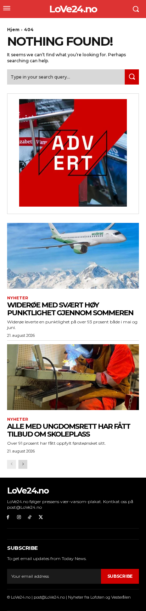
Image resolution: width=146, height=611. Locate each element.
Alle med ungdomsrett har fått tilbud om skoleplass (68, 430)
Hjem (13, 29)
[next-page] (22, 464)
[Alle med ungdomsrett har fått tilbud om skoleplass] (73, 377)
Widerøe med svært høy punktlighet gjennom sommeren (70, 309)
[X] (40, 517)
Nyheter (17, 298)
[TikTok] (30, 517)
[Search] (132, 77)
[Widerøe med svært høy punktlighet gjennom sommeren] (73, 256)
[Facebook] (8, 517)
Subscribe (120, 576)
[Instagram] (19, 517)
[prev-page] (11, 464)
